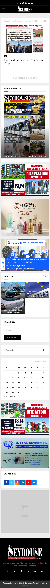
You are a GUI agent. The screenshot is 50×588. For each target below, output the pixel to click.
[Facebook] (8, 571)
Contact (32, 565)
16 (19, 382)
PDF (5, 56)
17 (25, 382)
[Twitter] (14, 571)
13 (43, 377)
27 (43, 387)
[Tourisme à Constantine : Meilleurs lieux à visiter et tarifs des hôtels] (37, 290)
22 (13, 387)
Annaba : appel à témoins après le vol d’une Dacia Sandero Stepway (13, 310)
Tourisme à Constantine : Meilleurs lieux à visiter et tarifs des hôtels (37, 293)
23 (19, 387)
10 (25, 377)
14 (7, 382)
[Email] (42, 571)
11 (31, 377)
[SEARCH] (43, 350)
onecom (25, 585)
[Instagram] (21, 571)
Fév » (12, 396)
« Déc (6, 396)
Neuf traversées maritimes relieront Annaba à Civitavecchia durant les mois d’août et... (13, 292)
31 (25, 392)
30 (19, 392)
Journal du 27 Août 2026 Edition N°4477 (25, 156)
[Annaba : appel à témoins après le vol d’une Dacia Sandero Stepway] (13, 306)
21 (7, 387)
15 (13, 382)
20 (43, 382)
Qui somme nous (11, 563)
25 (31, 387)
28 (7, 392)
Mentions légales (27, 563)
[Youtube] (35, 571)
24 (25, 387)
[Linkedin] (28, 571)
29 (13, 392)
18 (31, 382)
